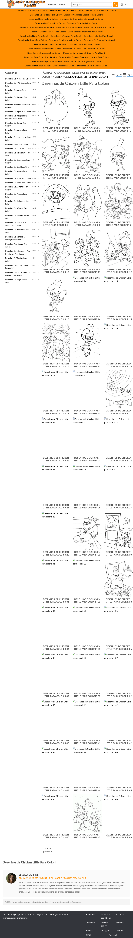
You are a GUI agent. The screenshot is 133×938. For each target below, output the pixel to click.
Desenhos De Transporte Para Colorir (44, 53)
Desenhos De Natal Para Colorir (34, 36)
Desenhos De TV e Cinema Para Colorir (66, 10)
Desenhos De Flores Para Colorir (99, 27)
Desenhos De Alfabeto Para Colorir (84, 44)
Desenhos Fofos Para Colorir (69, 27)
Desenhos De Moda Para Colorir (32, 40)
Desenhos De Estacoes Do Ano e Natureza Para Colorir (84, 57)
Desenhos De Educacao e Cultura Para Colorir (84, 48)
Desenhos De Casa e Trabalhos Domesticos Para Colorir (50, 65)
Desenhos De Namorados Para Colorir (85, 31)
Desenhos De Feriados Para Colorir (46, 14)
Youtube (120, 930)
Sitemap (89, 930)
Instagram (105, 930)
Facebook (113, 935)
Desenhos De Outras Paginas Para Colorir (83, 61)
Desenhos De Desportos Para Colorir (44, 48)
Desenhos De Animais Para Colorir (82, 23)
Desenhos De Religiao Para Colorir (92, 65)
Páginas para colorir (56, 72)
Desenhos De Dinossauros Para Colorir (48, 31)
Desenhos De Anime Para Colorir (101, 10)
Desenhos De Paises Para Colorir (32, 10)
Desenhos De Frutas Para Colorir (98, 36)
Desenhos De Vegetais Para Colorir (46, 61)
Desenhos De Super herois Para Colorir (37, 27)
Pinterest (120, 922)
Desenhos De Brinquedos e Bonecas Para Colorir (82, 19)
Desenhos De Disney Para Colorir (50, 23)
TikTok (88, 935)
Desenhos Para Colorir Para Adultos (40, 57)
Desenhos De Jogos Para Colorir (43, 19)
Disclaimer (90, 922)
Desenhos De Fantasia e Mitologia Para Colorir (84, 53)
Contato (62, 4)
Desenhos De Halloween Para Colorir (50, 44)
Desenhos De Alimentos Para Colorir (65, 40)
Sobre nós (52, 4)
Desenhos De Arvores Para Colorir (66, 36)
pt (125, 4)
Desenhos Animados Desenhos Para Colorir (83, 14)
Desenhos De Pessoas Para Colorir (99, 40)
